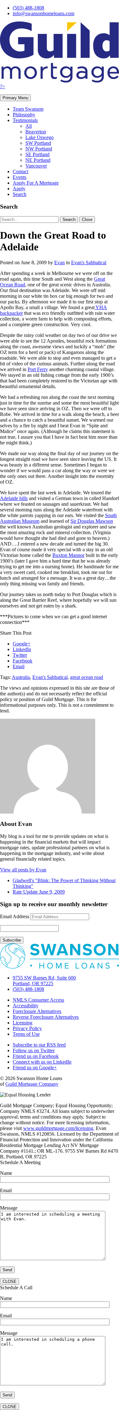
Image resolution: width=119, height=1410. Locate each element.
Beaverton (35, 131)
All (28, 126)
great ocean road (86, 677)
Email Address (14, 916)
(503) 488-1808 (28, 7)
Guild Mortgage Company (31, 1084)
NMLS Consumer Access (38, 1000)
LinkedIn (22, 649)
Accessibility (25, 1005)
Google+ (21, 643)
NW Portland (38, 148)
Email (18, 666)
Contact (20, 171)
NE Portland (37, 160)
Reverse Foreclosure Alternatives (46, 1017)
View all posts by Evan (23, 869)
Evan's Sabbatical (88, 262)
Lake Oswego (39, 137)
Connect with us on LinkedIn (42, 1062)
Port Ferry (38, 369)
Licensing (22, 1022)
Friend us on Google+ (35, 1067)
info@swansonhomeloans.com (43, 13)
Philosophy (24, 114)
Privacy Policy (27, 1028)
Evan (59, 262)
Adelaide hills (14, 498)
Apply (19, 188)
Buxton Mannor (68, 555)
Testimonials (25, 120)
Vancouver (36, 165)
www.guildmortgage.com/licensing (58, 1128)
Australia (21, 677)
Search (19, 194)
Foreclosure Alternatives (37, 1011)
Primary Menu (15, 97)
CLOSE (10, 1281)
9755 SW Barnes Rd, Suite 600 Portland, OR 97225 (44, 980)
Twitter (20, 655)
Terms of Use (26, 1034)
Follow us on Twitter (34, 1050)
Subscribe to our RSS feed (39, 1044)
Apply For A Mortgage (36, 183)
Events (19, 177)
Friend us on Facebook (36, 1056)
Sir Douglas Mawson (91, 521)
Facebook (22, 660)
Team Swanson (28, 109)
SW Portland (38, 143)
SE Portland (37, 154)
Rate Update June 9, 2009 (39, 891)
